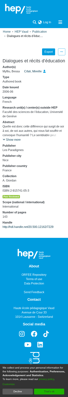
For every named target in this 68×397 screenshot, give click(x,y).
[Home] (21, 8)
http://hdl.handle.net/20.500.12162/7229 (28, 226)
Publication (39, 31)
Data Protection (34, 283)
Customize (9, 384)
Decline (17, 391)
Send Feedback (34, 292)
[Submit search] (34, 22)
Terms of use (34, 279)
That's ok (49, 391)
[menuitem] (40, 22)
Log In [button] (47, 22)
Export (48, 51)
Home (7, 31)
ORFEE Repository (34, 274)
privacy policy (46, 379)
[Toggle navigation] (60, 22)
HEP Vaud (21, 31)
